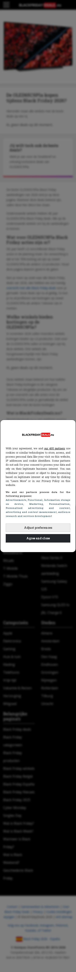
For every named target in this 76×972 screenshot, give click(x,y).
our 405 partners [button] (54, 448)
